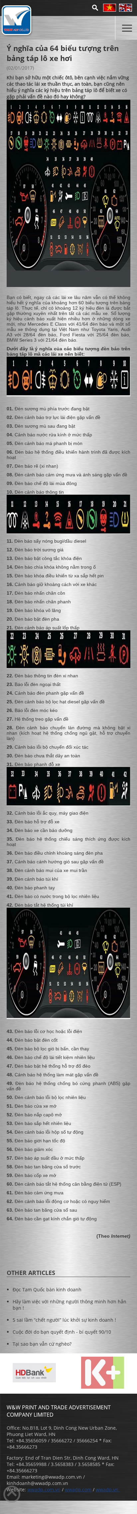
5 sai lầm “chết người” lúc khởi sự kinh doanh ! (64, 1320)
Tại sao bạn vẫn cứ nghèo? (42, 1344)
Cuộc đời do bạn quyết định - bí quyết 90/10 (62, 1332)
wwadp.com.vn (44, 1489)
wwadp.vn (108, 1489)
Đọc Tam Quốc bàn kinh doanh (47, 1289)
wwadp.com (78, 1489)
